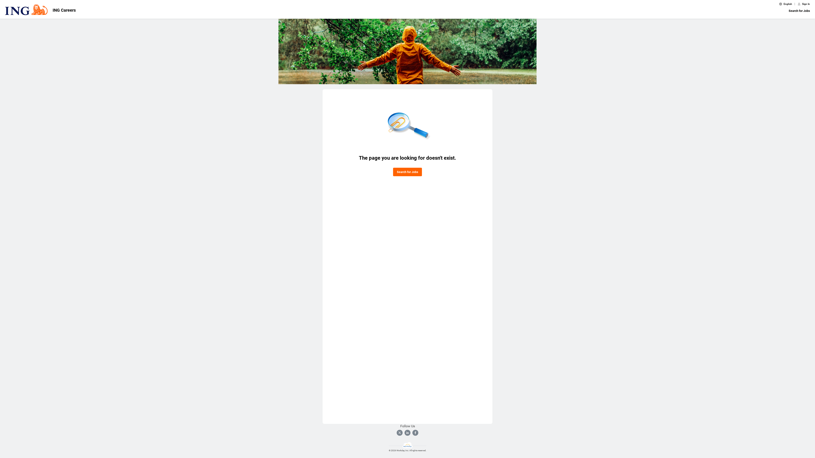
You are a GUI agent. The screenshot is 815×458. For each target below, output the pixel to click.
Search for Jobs (799, 11)
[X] (400, 433)
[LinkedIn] (407, 433)
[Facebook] (415, 433)
